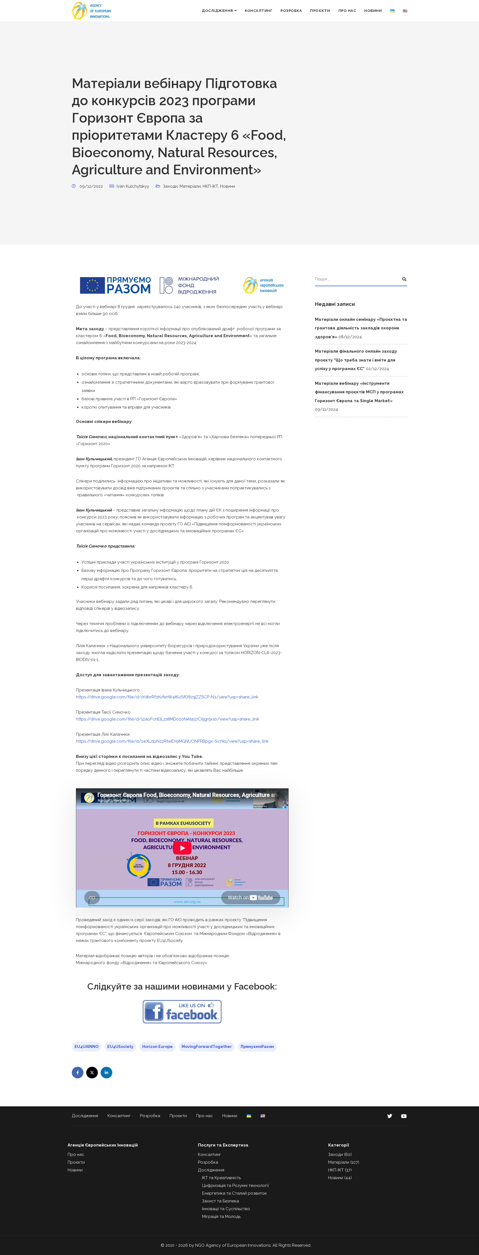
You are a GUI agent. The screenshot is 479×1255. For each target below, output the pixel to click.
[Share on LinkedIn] (106, 1072)
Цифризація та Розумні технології (235, 1185)
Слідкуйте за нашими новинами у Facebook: (182, 986)
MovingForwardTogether (207, 1046)
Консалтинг (258, 11)
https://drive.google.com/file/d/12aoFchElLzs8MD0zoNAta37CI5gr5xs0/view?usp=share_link (167, 719)
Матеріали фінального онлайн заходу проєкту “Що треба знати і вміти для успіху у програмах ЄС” (356, 360)
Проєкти (320, 11)
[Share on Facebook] (77, 1072)
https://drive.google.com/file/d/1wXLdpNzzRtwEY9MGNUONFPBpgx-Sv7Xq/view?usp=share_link (172, 741)
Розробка (291, 11)
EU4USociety (120, 1046)
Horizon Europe (157, 1046)
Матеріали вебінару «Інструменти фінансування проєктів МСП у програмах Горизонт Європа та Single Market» (359, 392)
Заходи (170, 186)
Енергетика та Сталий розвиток (234, 1193)
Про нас (347, 11)
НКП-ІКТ (210, 186)
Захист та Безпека (220, 1201)
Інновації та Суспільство (226, 1208)
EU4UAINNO (86, 1046)
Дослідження (217, 11)
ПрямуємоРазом (257, 1046)
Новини (373, 11)
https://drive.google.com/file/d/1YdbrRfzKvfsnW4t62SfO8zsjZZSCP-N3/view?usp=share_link (167, 696)
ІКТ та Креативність (221, 1177)
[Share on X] (92, 1072)
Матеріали (190, 186)
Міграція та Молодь (221, 1216)
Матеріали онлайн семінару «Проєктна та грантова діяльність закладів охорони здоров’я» (361, 328)
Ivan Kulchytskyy (133, 186)
